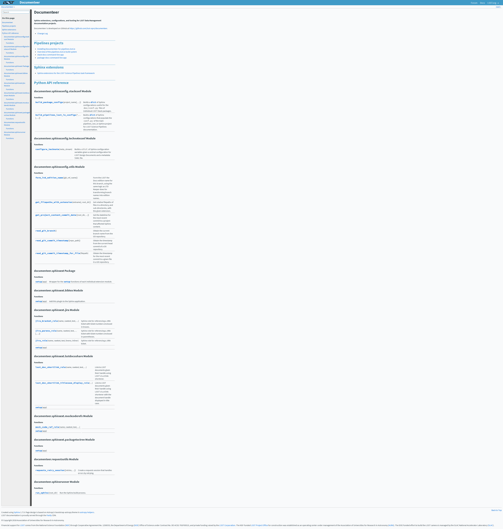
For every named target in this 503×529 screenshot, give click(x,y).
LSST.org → (493, 2)
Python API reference (10, 33)
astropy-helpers (87, 512)
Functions (10, 43)
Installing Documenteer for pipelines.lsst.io (56, 49)
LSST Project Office (259, 525)
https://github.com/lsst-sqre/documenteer (88, 28)
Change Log (42, 33)
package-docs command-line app (52, 57)
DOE (136, 525)
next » (498, 7)
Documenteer (7, 7)
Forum (474, 2)
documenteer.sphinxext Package (16, 66)
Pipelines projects (9, 26)
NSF (67, 525)
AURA (391, 525)
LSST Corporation (227, 525)
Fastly (49, 515)
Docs (482, 2)
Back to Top (496, 510)
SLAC (490, 525)
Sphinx (17, 512)
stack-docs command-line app (50, 54)
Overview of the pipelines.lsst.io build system (57, 51)
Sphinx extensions (9, 29)
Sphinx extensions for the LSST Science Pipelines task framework (66, 73)
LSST (22, 525)
